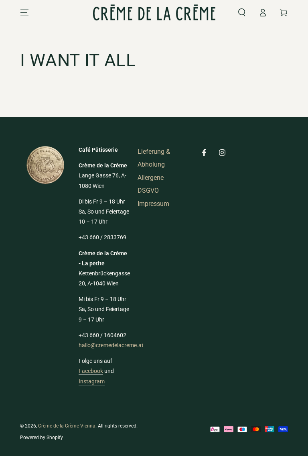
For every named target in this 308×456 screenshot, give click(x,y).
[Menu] (24, 12)
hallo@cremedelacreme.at (111, 345)
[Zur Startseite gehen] (154, 12)
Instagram (92, 381)
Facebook (91, 371)
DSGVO (148, 190)
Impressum (153, 204)
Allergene (151, 177)
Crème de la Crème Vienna (66, 426)
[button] (241, 12)
